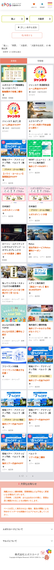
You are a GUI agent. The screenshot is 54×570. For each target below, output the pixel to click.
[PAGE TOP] (47, 555)
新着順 (13, 61)
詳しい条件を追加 (28, 27)
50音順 (40, 61)
